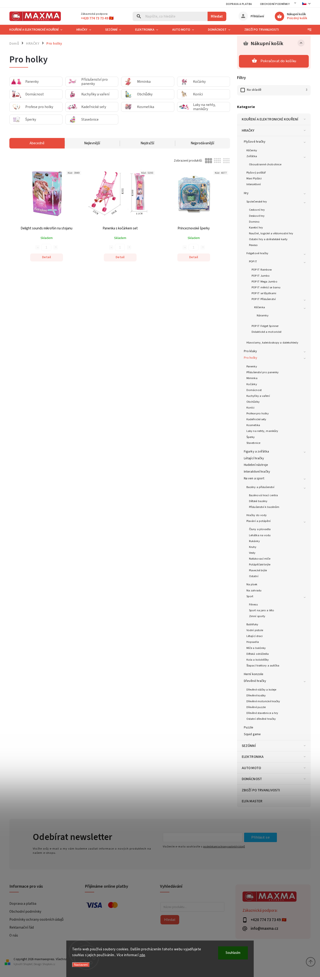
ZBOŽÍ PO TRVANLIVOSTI (261, 790)
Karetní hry (256, 227)
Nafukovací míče (260, 559)
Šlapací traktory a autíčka (262, 665)
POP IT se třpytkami (264, 293)
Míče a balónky (256, 648)
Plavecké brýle (258, 570)
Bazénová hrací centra (263, 495)
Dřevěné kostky (256, 695)
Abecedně (37, 143)
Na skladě (277, 89)
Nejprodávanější (202, 143)
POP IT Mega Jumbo (264, 281)
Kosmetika (253, 425)
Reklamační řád (21, 927)
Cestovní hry (257, 210)
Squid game (252, 734)
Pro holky (250, 357)
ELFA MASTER (252, 801)
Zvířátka (251, 156)
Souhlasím (233, 952)
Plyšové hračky (254, 141)
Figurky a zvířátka (256, 451)
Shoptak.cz (48, 964)
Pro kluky (250, 351)
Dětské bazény (258, 501)
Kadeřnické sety (256, 419)
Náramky (262, 315)
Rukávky (254, 541)
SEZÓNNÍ (249, 745)
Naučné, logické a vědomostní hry (271, 233)
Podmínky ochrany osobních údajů (36, 919)
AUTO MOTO (251, 768)
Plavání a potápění (258, 521)
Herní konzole (253, 674)
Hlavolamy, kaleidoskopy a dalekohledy (272, 342)
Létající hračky (254, 458)
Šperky (250, 437)
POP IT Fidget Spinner (265, 326)
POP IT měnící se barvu (266, 287)
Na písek (251, 584)
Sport (249, 596)
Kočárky (251, 384)
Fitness (253, 604)
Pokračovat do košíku (278, 61)
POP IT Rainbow (262, 270)
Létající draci (254, 636)
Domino (254, 222)
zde (142, 955)
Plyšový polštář (256, 172)
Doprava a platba (239, 4)
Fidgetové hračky (257, 253)
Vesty (252, 553)
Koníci (250, 407)
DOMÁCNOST (252, 779)
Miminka (251, 378)
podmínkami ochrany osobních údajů (224, 847)
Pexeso (253, 245)
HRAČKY (248, 130)
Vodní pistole (254, 630)
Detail (46, 257)
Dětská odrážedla (257, 654)
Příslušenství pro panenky (262, 372)
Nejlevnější (92, 143)
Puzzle (248, 727)
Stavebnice (253, 443)
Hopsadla (252, 642)
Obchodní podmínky (275, 4)
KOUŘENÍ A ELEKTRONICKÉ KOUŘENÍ (270, 119)
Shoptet (27, 964)
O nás (13, 935)
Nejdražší (147, 143)
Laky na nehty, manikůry (262, 431)
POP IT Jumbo (261, 276)
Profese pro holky (257, 413)
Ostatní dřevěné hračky (261, 719)
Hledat (217, 16)
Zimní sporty (257, 616)
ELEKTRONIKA (253, 756)
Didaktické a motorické (266, 332)
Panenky (251, 366)
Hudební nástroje (256, 465)
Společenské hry (256, 201)
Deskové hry (256, 216)
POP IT (253, 261)
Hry (246, 193)
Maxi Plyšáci (254, 178)
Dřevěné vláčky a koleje (261, 690)
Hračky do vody (256, 515)
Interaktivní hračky (257, 471)
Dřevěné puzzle (256, 707)
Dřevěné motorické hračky (263, 701)
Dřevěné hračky (255, 681)
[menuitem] (39, 30)
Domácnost (254, 390)
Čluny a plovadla (260, 529)
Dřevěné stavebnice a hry (262, 713)
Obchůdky (253, 402)
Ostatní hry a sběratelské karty (268, 239)
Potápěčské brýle (260, 564)
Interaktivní (253, 184)
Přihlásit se (260, 837)
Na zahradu (253, 590)
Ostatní (253, 576)
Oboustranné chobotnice (265, 164)
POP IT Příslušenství (264, 299)
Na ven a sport (254, 478)
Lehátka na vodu (260, 535)
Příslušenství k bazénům (264, 507)
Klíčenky (251, 150)
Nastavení (81, 964)
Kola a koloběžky (257, 660)
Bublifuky (252, 624)
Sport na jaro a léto (261, 610)
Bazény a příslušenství (260, 487)
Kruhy (253, 547)
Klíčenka (259, 307)
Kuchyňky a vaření (258, 396)
